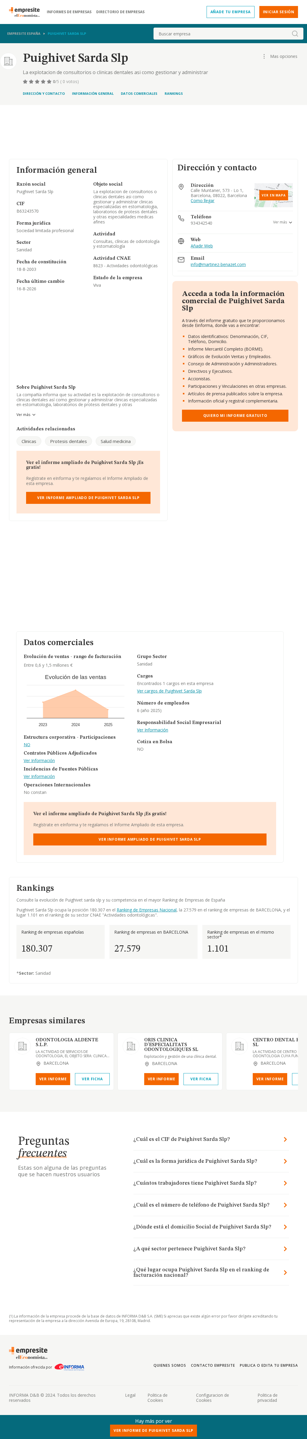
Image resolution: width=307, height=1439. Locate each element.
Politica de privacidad (268, 1397)
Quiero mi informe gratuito (235, 415)
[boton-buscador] (295, 34)
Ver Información (39, 760)
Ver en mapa (274, 195)
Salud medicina (116, 441)
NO (27, 744)
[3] (38, 81)
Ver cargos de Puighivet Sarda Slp (169, 691)
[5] (50, 81)
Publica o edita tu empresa (269, 1365)
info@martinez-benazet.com (218, 264)
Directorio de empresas (120, 12)
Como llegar (202, 200)
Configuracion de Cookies (212, 1397)
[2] (32, 81)
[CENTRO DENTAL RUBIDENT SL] (239, 1046)
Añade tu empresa (230, 11)
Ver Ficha (92, 1078)
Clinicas (29, 441)
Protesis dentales (68, 441)
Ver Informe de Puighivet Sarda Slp (154, 1430)
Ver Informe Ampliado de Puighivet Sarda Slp (88, 497)
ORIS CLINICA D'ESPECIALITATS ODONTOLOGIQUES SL (171, 1045)
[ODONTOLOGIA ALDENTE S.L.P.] (22, 1046)
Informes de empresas (69, 12)
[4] (44, 81)
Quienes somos (170, 1365)
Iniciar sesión (278, 11)
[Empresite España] (26, 12)
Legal (130, 1395)
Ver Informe (53, 1078)
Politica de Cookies (158, 1397)
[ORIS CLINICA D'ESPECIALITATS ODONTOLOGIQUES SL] (131, 1046)
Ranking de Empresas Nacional (147, 910)
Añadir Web (202, 246)
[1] (26, 81)
